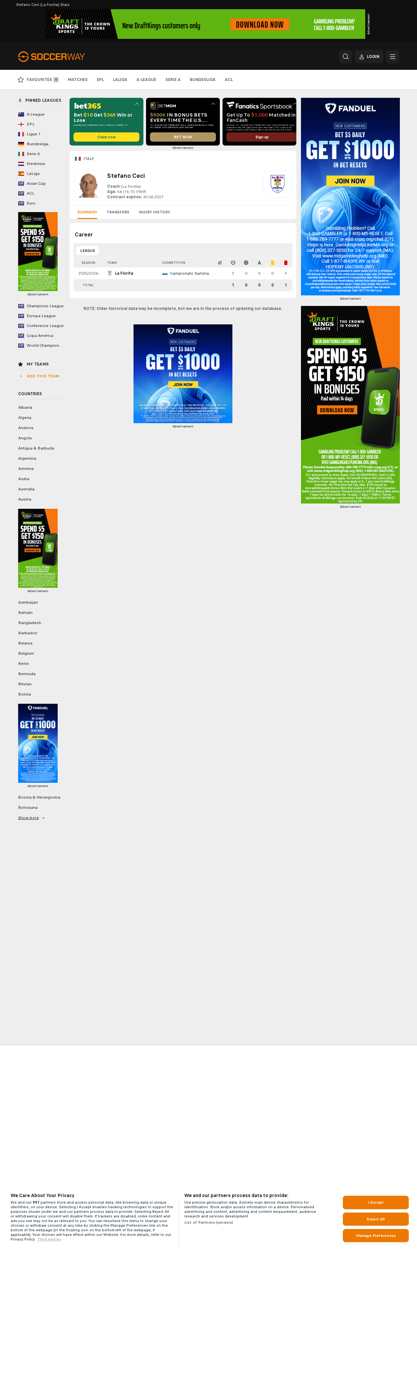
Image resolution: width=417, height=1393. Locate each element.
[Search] (345, 56)
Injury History (154, 212)
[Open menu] (392, 56)
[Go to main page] (63, 56)
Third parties (49, 1239)
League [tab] (87, 250)
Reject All (376, 1219)
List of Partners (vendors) (208, 1222)
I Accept (376, 1202)
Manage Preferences (376, 1235)
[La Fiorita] (277, 185)
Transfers (117, 212)
